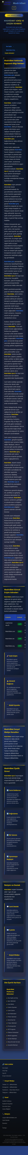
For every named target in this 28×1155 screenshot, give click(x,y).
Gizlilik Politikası (6, 1101)
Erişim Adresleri (6, 1076)
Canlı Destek (5, 1120)
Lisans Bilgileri (6, 1109)
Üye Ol (4, 1073)
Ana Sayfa (5, 1068)
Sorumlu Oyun (6, 1106)
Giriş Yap (4, 1070)
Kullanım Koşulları (7, 1104)
